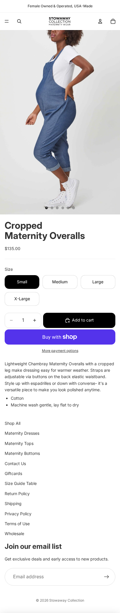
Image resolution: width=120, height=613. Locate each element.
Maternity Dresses (22, 433)
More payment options (60, 351)
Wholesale (14, 533)
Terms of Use (17, 523)
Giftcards (13, 473)
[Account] (100, 21)
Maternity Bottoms (22, 453)
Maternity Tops (19, 443)
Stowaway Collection (66, 600)
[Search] (19, 21)
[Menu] (6, 21)
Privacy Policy (18, 513)
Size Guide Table (21, 483)
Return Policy (17, 493)
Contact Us (15, 463)
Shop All (12, 423)
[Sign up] (106, 577)
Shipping (13, 503)
